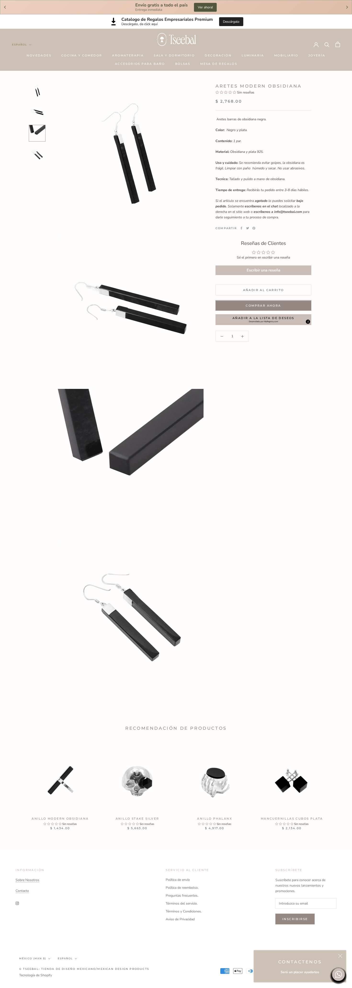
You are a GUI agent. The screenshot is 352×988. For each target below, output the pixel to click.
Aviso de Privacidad (180, 919)
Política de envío (178, 880)
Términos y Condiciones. (184, 911)
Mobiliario (286, 55)
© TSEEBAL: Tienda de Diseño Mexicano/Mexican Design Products (84, 969)
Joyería (316, 55)
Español (19, 44)
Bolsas (182, 64)
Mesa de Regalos (218, 64)
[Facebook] (241, 228)
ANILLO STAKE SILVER (137, 818)
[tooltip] (308, 322)
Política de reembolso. (182, 887)
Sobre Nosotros (27, 880)
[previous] (15, 784)
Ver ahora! (205, 7)
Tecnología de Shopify (35, 975)
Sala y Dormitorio (174, 55)
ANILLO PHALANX (214, 818)
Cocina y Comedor (81, 55)
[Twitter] (247, 228)
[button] (226, 92)
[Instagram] (17, 903)
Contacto (22, 891)
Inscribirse (295, 919)
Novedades (39, 55)
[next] (337, 784)
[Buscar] (326, 44)
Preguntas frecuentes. (182, 895)
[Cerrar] (340, 956)
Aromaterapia (128, 55)
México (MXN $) (32, 958)
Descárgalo (231, 21)
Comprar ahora (263, 306)
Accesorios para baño (140, 64)
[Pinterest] (253, 228)
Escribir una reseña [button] (263, 270)
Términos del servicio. (182, 903)
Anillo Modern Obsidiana (60, 818)
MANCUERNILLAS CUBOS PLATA (292, 818)
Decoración (218, 55)
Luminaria (253, 55)
